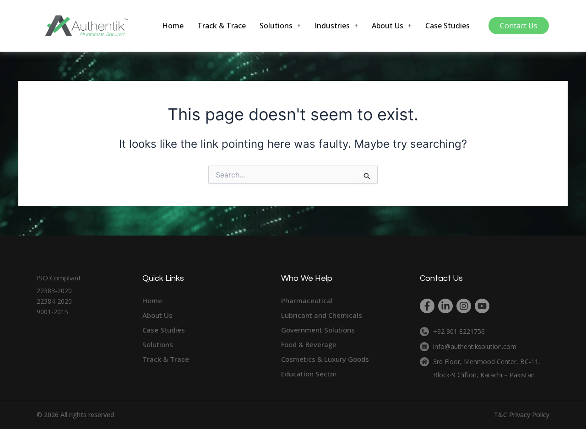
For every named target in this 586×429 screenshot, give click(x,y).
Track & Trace (221, 26)
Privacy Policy (529, 414)
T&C (500, 414)
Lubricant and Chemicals (321, 315)
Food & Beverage (308, 344)
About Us (387, 26)
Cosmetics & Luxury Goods (325, 359)
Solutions (276, 26)
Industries (332, 26)
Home (173, 26)
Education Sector (309, 373)
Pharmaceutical (307, 300)
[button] (280, 25)
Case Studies (447, 26)
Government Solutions (318, 329)
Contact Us (518, 26)
